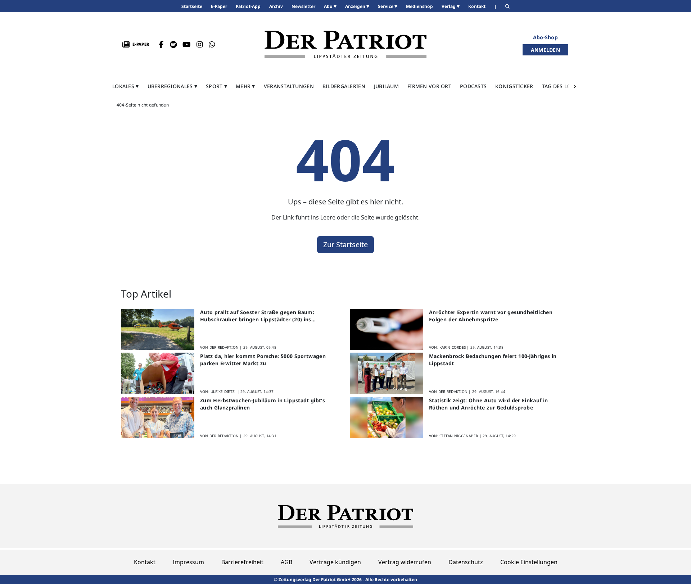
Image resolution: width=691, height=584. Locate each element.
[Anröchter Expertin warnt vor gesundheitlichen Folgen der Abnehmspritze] (386, 329)
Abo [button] (329, 6)
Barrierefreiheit (242, 562)
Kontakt (144, 562)
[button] (125, 86)
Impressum (188, 562)
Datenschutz (465, 562)
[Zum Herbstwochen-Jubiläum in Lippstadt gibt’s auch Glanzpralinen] (157, 417)
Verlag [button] (449, 6)
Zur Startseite (345, 244)
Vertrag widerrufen (404, 562)
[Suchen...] (507, 6)
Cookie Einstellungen (528, 562)
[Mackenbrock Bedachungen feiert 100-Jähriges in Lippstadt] (386, 373)
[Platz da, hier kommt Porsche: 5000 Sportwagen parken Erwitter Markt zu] (157, 373)
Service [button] (386, 6)
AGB (286, 562)
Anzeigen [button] (355, 6)
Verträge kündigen (335, 562)
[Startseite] (345, 44)
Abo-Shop (545, 37)
